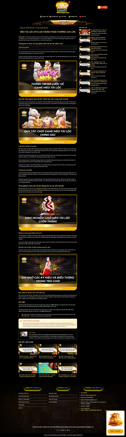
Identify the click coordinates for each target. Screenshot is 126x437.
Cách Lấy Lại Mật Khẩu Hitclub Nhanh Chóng (99, 55)
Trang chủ (22, 28)
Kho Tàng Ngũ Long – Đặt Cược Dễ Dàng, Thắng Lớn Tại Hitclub (67, 375)
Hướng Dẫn (74, 16)
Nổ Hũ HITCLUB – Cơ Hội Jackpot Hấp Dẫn (37, 28)
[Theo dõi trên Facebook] (56, 430)
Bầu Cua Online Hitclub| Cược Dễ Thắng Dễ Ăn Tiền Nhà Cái (99, 81)
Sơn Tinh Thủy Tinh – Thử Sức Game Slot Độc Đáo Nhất (47, 375)
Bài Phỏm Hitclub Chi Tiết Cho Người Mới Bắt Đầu (99, 47)
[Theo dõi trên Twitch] (69, 430)
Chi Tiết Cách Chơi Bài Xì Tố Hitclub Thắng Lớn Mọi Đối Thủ (98, 72)
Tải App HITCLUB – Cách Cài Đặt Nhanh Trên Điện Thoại (98, 30)
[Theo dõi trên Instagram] (58, 430)
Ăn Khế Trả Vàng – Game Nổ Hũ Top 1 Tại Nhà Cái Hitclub (27, 357)
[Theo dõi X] (60, 430)
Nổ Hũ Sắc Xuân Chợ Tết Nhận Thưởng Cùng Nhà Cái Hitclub (27, 375)
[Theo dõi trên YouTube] (63, 430)
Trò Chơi (63, 16)
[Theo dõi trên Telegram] (67, 430)
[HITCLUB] (63, 7)
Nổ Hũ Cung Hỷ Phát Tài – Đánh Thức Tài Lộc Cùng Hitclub (47, 357)
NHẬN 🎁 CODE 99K (115, 431)
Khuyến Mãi (54, 16)
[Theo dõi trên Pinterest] (61, 430)
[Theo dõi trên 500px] (65, 430)
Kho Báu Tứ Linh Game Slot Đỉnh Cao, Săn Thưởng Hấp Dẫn (67, 357)
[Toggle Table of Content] (74, 47)
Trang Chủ (45, 16)
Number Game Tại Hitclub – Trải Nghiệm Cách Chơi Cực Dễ (98, 39)
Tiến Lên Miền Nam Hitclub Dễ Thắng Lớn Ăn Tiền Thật (99, 88)
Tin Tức (84, 16)
